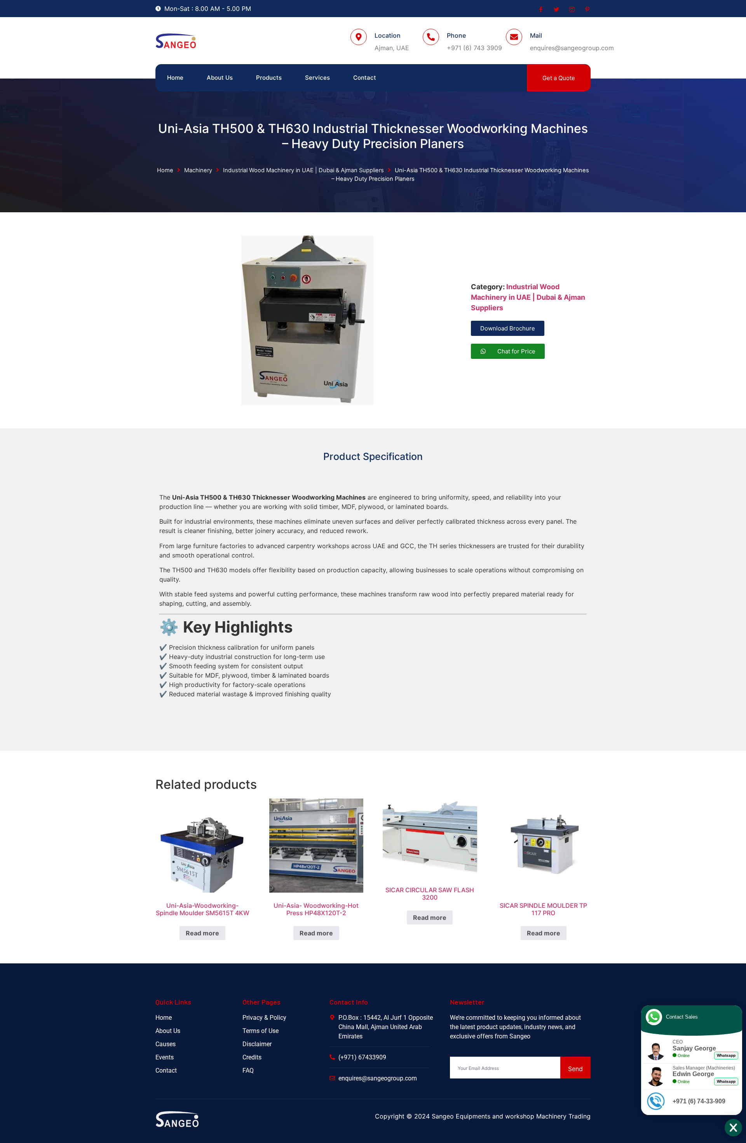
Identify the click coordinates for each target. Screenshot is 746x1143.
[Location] (358, 37)
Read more (202, 933)
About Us (220, 77)
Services (317, 77)
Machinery (198, 170)
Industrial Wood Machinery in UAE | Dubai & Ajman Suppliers (303, 170)
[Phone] (431, 37)
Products (269, 77)
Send (575, 1069)
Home (175, 77)
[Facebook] (540, 9)
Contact (364, 77)
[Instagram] (571, 9)
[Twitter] (556, 9)
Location (388, 35)
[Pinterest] (587, 9)
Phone (456, 35)
